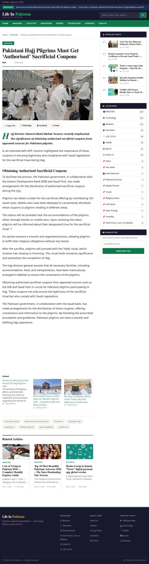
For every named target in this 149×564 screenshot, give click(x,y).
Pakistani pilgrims (27, 427)
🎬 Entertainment (123, 173)
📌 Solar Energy (123, 210)
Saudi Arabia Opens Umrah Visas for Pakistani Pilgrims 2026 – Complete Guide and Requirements (46, 400)
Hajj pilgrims (9, 427)
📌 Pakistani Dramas (123, 179)
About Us (94, 520)
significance (63, 427)
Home (4, 35)
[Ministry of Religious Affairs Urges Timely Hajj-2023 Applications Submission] (78, 387)
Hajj (18, 190)
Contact (93, 525)
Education (46, 23)
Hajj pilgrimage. (74, 421)
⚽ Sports (123, 148)
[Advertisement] (48, 348)
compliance (58, 421)
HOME (5, 23)
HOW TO (103, 23)
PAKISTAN (17, 23)
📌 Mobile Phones (123, 185)
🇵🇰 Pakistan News (127, 520)
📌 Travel (123, 192)
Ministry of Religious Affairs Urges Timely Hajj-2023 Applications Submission (77, 399)
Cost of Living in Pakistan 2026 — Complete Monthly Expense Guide (12, 470)
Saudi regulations (46, 427)
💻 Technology (123, 118)
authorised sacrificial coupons (36, 421)
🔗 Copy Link (9, 126)
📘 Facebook (42, 125)
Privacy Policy (96, 530)
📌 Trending (123, 216)
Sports (59, 23)
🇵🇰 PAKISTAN (123, 111)
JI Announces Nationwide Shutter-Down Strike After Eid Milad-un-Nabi (46, 7)
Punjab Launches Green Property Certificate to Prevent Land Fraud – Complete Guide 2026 (124, 56)
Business (89, 23)
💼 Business (123, 124)
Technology (74, 23)
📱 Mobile (123, 142)
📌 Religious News (123, 198)
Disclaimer (94, 535)
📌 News (123, 161)
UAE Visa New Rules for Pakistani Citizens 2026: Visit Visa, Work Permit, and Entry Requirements (131, 45)
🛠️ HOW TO (123, 155)
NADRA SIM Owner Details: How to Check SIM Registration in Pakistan (132, 92)
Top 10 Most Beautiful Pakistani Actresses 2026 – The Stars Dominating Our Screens (47, 470)
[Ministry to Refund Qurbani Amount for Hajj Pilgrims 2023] (17, 392)
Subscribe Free (123, 251)
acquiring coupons (11, 421)
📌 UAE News (123, 204)
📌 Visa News (123, 167)
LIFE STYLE (31, 23)
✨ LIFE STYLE (123, 136)
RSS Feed (94, 540)
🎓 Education (123, 130)
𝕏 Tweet (55, 125)
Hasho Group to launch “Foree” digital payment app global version (79, 469)
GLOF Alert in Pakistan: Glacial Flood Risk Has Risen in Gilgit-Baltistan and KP (111, 7)
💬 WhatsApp (25, 125)
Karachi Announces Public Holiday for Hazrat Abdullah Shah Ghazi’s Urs (132, 80)
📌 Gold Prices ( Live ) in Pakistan (123, 223)
